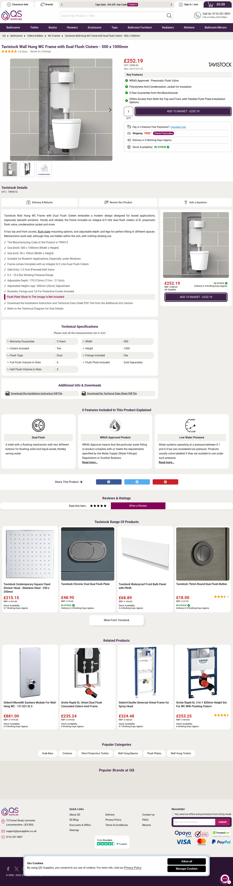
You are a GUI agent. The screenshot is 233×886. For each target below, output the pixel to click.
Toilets (34, 27)
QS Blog (73, 819)
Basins (53, 27)
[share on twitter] (137, 482)
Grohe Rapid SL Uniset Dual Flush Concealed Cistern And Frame (81, 704)
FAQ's (145, 819)
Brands (49, 4)
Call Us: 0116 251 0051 (217, 13)
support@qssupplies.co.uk (21, 831)
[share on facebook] (109, 482)
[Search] (169, 15)
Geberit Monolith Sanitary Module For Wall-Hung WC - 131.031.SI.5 (30, 704)
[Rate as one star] (91, 506)
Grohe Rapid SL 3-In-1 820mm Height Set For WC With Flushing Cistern (201, 704)
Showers (72, 27)
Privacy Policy (113, 819)
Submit (223, 822)
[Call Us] (197, 15)
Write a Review (138, 505)
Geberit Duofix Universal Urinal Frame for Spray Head (144, 704)
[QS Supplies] (11, 15)
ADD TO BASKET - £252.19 (183, 111)
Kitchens (189, 27)
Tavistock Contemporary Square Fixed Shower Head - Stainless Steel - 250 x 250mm (27, 588)
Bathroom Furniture (140, 27)
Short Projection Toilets (95, 753)
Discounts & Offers (80, 825)
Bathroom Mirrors (216, 27)
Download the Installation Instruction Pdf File (36, 393)
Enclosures (94, 27)
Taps (115, 27)
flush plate (44, 231)
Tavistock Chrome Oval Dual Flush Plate (85, 584)
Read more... (90, 462)
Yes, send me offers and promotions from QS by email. (203, 814)
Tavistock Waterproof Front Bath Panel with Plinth (142, 586)
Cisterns (67, 753)
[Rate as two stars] (93, 506)
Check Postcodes (163, 133)
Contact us (148, 814)
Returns (146, 825)
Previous (61, 5)
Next (171, 5)
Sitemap (74, 830)
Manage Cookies (187, 868)
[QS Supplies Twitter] (16, 868)
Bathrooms (13, 27)
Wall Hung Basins (128, 753)
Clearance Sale (20, 4)
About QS (74, 814)
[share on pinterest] (165, 482)
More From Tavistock (116, 620)
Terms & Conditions (116, 825)
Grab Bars (47, 753)
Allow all (186, 861)
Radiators (168, 27)
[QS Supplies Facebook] (8, 868)
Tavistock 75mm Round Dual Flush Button (201, 584)
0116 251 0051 (14, 836)
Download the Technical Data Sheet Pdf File (112, 393)
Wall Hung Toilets (181, 753)
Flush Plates (154, 753)
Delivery (109, 814)
